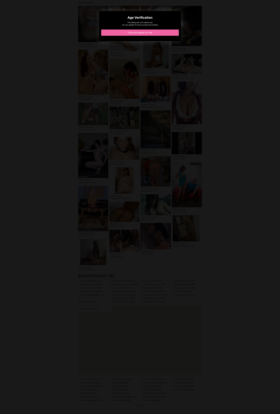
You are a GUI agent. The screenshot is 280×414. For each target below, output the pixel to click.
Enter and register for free (140, 32)
